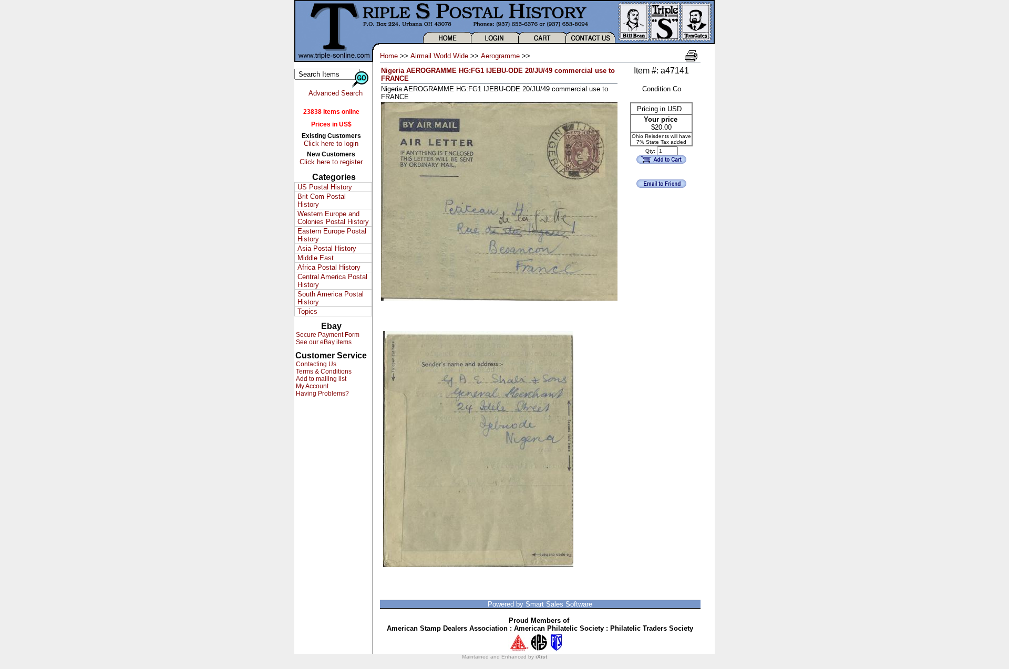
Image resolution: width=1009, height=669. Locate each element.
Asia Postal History (326, 248)
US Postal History (324, 187)
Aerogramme (500, 56)
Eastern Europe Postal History (331, 235)
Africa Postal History (329, 267)
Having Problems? (321, 393)
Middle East (315, 258)
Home (389, 56)
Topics (307, 311)
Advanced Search (335, 93)
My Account (311, 386)
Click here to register (331, 162)
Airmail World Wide (439, 56)
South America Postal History (330, 298)
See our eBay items (323, 342)
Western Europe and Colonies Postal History (333, 218)
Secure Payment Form (326, 334)
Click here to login (331, 143)
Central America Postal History (332, 281)
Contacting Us (315, 364)
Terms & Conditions (323, 371)
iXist (541, 657)
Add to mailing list (320, 379)
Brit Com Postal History (321, 200)
